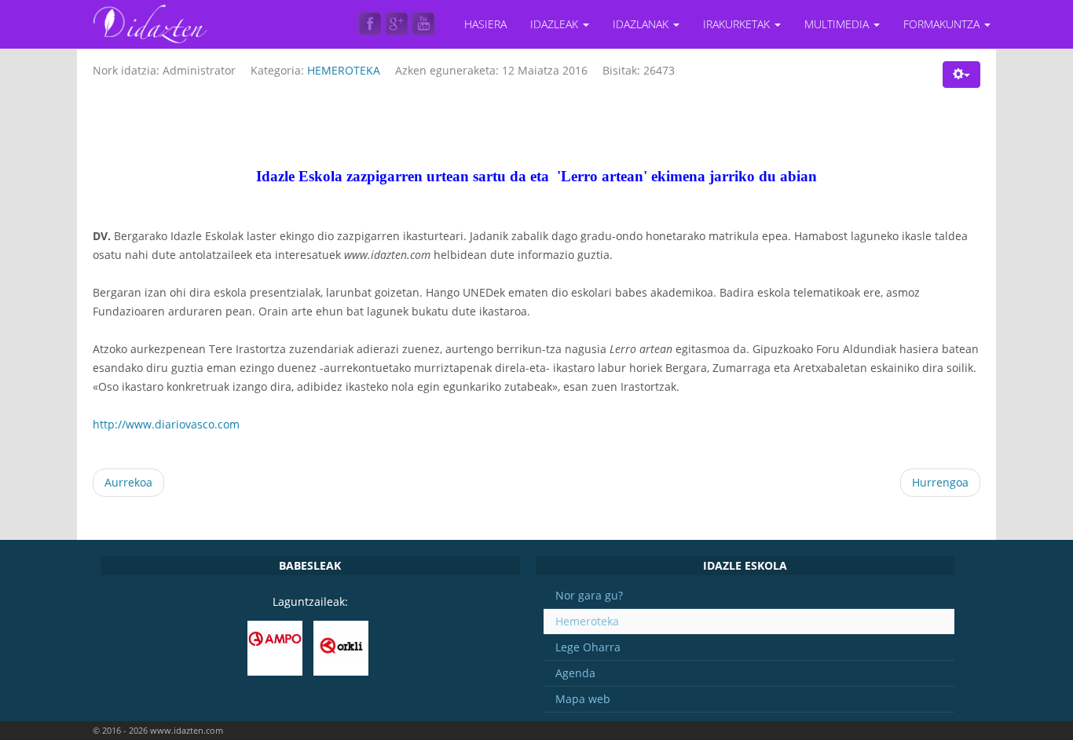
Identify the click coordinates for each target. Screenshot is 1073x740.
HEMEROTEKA (343, 70)
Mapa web (582, 698)
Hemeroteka (587, 621)
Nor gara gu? (589, 595)
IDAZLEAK (555, 23)
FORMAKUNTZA (943, 23)
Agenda (575, 672)
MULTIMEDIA (838, 23)
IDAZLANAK (642, 23)
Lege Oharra (588, 647)
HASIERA (485, 23)
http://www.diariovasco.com (166, 424)
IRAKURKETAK (738, 23)
